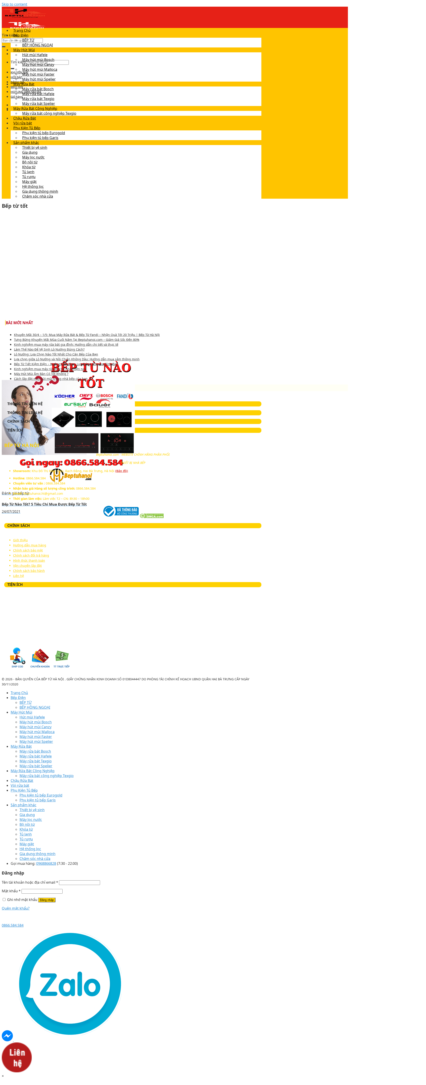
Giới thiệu (20, 540)
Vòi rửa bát (22, 123)
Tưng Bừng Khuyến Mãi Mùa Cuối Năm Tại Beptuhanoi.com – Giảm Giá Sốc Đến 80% (76, 339)
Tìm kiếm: (10, 35)
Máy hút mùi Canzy (38, 64)
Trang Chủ (22, 30)
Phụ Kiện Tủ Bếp (26, 128)
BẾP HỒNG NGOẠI (37, 45)
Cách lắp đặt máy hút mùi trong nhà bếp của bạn (51, 379)
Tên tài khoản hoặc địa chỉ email (30, 882)
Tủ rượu (29, 176)
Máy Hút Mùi (24, 49)
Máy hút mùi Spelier (39, 79)
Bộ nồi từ (29, 162)
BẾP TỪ (28, 40)
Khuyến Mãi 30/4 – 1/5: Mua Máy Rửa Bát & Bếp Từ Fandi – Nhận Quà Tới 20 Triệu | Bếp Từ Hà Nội (87, 335)
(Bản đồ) (121, 471)
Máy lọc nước (33, 157)
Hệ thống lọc (33, 186)
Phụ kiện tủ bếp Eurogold (43, 132)
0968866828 (46, 863)
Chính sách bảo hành (29, 571)
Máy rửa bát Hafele (38, 93)
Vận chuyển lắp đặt (27, 565)
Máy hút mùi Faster (38, 74)
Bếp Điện (20, 35)
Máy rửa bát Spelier (38, 103)
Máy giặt (29, 181)
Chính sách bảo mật (28, 550)
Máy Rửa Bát (23, 84)
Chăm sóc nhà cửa (37, 196)
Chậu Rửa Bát (24, 118)
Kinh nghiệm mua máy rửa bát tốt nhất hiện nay (50, 369)
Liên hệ (18, 576)
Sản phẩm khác (26, 142)
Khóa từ (29, 167)
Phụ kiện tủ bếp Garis (40, 137)
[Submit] (3, 46)
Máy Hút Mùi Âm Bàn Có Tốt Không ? (41, 374)
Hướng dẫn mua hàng (29, 545)
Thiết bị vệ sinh (34, 147)
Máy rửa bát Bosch (38, 88)
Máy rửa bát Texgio (38, 98)
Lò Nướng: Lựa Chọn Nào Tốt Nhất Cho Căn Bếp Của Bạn (56, 354)
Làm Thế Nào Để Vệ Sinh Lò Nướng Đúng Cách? (49, 349)
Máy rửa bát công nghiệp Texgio (49, 113)
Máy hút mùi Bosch (38, 59)
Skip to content (14, 4)
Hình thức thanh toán (29, 560)
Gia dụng (29, 152)
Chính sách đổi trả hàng (31, 555)
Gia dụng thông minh (40, 191)
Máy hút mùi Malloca (39, 69)
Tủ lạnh (28, 171)
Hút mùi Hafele (34, 54)
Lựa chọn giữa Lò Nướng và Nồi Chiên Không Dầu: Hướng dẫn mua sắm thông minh (77, 359)
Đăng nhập (47, 900)
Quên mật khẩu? (16, 908)
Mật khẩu (11, 891)
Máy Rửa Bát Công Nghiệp (35, 108)
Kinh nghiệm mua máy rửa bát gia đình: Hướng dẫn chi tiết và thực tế (66, 344)
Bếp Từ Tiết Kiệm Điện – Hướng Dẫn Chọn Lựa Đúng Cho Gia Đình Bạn (66, 364)
